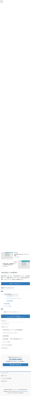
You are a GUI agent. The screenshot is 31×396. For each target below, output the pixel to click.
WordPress (10, 391)
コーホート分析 (7, 306)
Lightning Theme (18, 391)
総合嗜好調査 (10, 300)
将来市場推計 (7, 303)
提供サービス (5, 326)
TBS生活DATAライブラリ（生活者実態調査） (13, 329)
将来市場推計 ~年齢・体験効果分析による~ (13, 339)
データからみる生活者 (7, 345)
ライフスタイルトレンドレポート (14, 298)
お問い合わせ (5, 348)
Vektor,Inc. (17, 392)
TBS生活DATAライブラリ (12, 295)
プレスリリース (5, 323)
